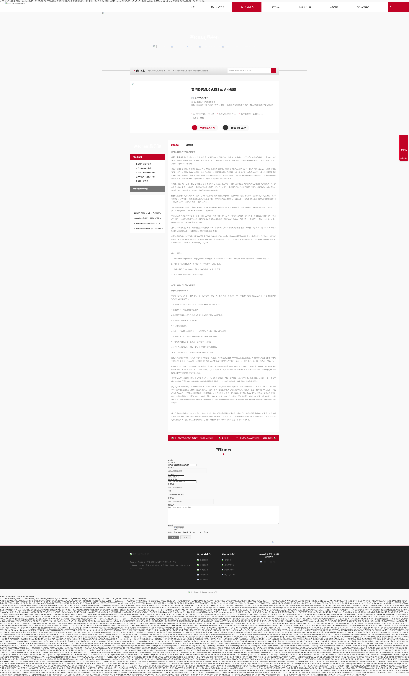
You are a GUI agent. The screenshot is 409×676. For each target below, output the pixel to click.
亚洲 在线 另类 (321, 650)
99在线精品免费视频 (228, 655)
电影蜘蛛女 (302, 668)
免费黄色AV (207, 652)
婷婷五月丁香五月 (259, 632)
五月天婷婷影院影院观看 (213, 655)
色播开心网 (209, 657)
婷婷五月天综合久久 (78, 666)
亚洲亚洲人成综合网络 (320, 639)
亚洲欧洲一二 (365, 670)
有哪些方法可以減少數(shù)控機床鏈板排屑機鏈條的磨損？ (148, 213)
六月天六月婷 (390, 616)
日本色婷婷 (249, 652)
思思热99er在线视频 (27, 659)
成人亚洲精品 (136, 650)
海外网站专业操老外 (348, 637)
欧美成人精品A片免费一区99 (237, 625)
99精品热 (171, 612)
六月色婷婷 (214, 675)
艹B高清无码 (131, 630)
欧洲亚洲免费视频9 (38, 668)
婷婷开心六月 (4, 672)
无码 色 (364, 648)
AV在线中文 (313, 646)
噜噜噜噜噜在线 (356, 652)
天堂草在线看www (355, 648)
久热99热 (84, 616)
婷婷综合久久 (52, 666)
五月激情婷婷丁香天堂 (377, 655)
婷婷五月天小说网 (343, 666)
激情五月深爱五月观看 (137, 670)
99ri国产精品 (149, 610)
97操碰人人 (375, 603)
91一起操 (111, 610)
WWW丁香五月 (342, 632)
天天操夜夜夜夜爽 (355, 628)
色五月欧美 (261, 610)
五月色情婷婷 (393, 607)
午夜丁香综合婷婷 (26, 603)
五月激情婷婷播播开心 (350, 614)
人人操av (339, 668)
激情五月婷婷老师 (333, 670)
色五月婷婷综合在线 (275, 634)
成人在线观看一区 (23, 646)
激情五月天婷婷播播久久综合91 (92, 621)
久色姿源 (170, 603)
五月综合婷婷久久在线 (289, 607)
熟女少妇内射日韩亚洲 (90, 612)
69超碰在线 (203, 632)
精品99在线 (45, 632)
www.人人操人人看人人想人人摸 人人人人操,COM (237, 603)
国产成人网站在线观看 (239, 641)
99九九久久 (253, 655)
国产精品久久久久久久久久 (67, 601)
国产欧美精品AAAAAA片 (242, 668)
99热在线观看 (155, 661)
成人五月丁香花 (300, 610)
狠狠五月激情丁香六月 (373, 637)
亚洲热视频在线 (60, 670)
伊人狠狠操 (9, 610)
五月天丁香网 (212, 632)
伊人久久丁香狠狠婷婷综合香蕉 (174, 663)
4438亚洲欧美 (35, 648)
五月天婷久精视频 (278, 621)
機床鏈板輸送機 (142, 181)
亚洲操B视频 (140, 630)
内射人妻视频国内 (258, 666)
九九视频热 (83, 605)
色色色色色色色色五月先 (91, 637)
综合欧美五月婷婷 (25, 605)
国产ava (5, 616)
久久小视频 (73, 625)
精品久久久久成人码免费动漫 (123, 657)
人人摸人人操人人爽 (261, 637)
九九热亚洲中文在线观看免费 (58, 657)
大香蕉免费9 (141, 643)
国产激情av (104, 637)
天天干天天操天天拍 (82, 661)
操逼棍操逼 (253, 610)
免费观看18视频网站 (241, 657)
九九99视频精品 (51, 605)
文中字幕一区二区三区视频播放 (199, 634)
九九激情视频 (104, 605)
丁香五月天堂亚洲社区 (161, 675)
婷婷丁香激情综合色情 (393, 641)
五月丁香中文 (152, 641)
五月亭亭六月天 (5, 650)
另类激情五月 (359, 672)
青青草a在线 (236, 621)
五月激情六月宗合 (140, 605)
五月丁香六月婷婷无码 (86, 634)
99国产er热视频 (374, 619)
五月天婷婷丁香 (295, 659)
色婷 (119, 663)
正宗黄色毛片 (133, 652)
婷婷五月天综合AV (205, 623)
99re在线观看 (322, 641)
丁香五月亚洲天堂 (23, 655)
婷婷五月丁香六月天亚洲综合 (354, 659)
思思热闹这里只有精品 (295, 655)
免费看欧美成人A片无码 (226, 670)
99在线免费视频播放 (356, 625)
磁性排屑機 (204, 575)
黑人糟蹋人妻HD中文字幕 (299, 625)
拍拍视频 (53, 628)
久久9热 (112, 675)
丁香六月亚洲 (294, 663)
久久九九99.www (324, 637)
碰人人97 (314, 641)
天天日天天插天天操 (218, 661)
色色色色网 (229, 661)
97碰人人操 (290, 610)
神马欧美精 (349, 639)
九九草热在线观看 (263, 630)
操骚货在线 (24, 675)
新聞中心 (276, 7)
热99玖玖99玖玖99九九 (26, 639)
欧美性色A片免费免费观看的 (111, 652)
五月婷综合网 (35, 628)
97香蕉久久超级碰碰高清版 (198, 610)
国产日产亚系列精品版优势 (24, 619)
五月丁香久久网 (397, 623)
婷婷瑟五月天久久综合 (262, 619)
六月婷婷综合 (314, 663)
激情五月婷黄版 (282, 623)
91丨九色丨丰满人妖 (170, 614)
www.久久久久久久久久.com (50, 672)
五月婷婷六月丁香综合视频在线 (210, 641)
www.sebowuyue (355, 603)
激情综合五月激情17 (360, 612)
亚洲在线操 (90, 670)
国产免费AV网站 (197, 643)
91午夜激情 (248, 632)
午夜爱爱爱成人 (193, 670)
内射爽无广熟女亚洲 (254, 625)
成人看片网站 (319, 621)
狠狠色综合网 (72, 672)
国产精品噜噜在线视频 (43, 607)
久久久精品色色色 (380, 614)
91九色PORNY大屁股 (294, 657)
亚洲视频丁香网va (160, 603)
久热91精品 (333, 601)
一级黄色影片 (94, 641)
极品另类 (80, 672)
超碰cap (27, 648)
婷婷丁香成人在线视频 (83, 643)
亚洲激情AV (187, 650)
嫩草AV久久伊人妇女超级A (86, 657)
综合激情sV (254, 628)
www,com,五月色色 (354, 632)
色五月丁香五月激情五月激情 (302, 639)
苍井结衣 (116, 670)
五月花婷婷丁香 (230, 652)
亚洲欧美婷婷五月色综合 (314, 610)
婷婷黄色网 (384, 619)
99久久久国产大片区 (401, 637)
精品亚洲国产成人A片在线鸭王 (172, 605)
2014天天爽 (350, 610)
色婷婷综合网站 (176, 628)
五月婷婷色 (403, 670)
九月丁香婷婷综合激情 (7, 663)
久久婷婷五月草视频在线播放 (43, 614)
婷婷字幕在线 (66, 610)
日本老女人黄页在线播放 (222, 659)
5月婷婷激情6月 (374, 650)
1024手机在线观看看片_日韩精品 (28, 616)
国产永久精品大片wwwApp (361, 663)
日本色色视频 (78, 663)
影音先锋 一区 (20, 607)
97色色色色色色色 (163, 641)
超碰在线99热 (53, 655)
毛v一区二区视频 (271, 610)
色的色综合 (365, 639)
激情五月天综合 (389, 621)
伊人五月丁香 (207, 643)
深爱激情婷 (297, 628)
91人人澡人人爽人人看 (321, 661)
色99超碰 (285, 634)
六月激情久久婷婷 (58, 641)
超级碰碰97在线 (378, 610)
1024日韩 (271, 641)
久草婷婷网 (216, 663)
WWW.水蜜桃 (240, 652)
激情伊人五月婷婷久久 (131, 668)
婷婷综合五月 (235, 648)
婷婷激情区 (288, 621)
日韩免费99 (380, 612)
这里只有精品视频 (331, 621)
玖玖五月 (126, 628)
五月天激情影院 (169, 670)
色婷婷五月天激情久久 (312, 619)
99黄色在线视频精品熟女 (89, 639)
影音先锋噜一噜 (347, 607)
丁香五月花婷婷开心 (40, 601)
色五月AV (290, 650)
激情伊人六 (243, 646)
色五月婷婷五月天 (118, 650)
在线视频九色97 (244, 628)
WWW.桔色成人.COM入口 (126, 603)
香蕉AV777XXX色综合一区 (229, 628)
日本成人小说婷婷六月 (164, 630)
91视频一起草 (280, 616)
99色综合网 (262, 628)
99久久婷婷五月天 (19, 637)
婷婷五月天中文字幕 (296, 634)
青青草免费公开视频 (187, 646)
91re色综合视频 (234, 619)
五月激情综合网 (376, 670)
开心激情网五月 (263, 655)
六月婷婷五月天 (100, 625)
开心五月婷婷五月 (158, 616)
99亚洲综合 (191, 648)
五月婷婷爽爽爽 (188, 605)
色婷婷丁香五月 (107, 670)
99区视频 (343, 670)
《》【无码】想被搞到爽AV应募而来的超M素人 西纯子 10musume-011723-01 (208, 612)
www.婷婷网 (272, 601)
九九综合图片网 (345, 652)
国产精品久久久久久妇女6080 (223, 668)
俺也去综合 (149, 603)
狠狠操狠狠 (323, 675)
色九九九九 (193, 607)
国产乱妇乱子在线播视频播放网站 (322, 659)
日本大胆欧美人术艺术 (47, 650)
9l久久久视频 (55, 619)
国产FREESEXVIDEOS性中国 (76, 659)
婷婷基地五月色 (150, 652)
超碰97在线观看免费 (376, 621)
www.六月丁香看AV (368, 652)
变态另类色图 (117, 628)
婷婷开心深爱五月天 (171, 621)
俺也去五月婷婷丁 (34, 621)
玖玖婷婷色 (244, 621)
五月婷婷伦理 (215, 603)
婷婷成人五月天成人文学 (386, 605)
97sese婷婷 (259, 659)
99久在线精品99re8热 (246, 639)
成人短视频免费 (328, 657)
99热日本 (184, 610)
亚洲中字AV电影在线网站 (89, 628)
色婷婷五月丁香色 (260, 652)
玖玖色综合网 (92, 616)
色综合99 (63, 637)
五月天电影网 (268, 659)
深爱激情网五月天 (59, 659)
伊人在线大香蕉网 (294, 670)
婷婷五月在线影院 (53, 625)
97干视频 (111, 623)
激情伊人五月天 (329, 623)
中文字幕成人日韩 (169, 672)
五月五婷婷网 (251, 646)
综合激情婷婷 (75, 646)
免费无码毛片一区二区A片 (309, 670)
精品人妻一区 (360, 637)
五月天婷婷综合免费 (163, 652)
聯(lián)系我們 (363, 7)
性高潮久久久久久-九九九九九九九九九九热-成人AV (293, 672)
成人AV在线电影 (95, 675)
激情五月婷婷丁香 (181, 670)
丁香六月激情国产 (221, 646)
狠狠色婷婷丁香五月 (342, 625)
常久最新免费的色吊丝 (335, 641)
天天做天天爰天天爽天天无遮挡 (68, 605)
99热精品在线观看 (87, 619)
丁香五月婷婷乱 (179, 603)
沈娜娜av (367, 625)
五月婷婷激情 (324, 663)
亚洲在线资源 (6, 666)
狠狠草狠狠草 (119, 610)
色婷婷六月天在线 (160, 655)
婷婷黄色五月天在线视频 (34, 663)
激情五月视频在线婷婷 (234, 666)
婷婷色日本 (13, 639)
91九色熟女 (234, 630)
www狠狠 (251, 641)
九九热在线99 (404, 661)
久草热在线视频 (329, 614)
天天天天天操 (140, 603)
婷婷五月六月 (172, 634)
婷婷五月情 (374, 643)
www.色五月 (284, 675)
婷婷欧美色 (289, 616)
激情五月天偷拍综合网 (399, 650)
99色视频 (149, 643)
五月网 (321, 623)
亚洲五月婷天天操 (129, 607)
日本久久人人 (39, 659)
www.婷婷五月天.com (83, 607)
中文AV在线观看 (117, 646)
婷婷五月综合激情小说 (155, 614)
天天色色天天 (328, 610)
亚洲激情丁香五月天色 (360, 650)
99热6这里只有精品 (294, 623)
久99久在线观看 (292, 601)
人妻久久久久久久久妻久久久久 (93, 630)
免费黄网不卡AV (305, 603)
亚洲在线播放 (272, 639)
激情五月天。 (114, 619)
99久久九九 (274, 663)
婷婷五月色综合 (324, 616)
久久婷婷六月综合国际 (275, 637)
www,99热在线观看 (26, 614)
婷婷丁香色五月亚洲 (384, 623)
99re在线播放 (123, 637)
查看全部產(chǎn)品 (140, 189)
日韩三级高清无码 (185, 621)
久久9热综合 (335, 628)
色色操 (315, 601)
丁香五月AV (326, 628)
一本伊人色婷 (56, 621)
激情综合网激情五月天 (117, 605)
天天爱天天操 (46, 641)
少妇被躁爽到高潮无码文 (270, 625)
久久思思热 (13, 670)
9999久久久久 (87, 648)
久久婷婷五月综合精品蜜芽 (17, 632)
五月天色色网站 (245, 607)
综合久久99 (298, 616)
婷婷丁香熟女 (15, 659)
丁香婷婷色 (373, 605)
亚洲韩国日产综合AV (305, 601)
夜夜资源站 (217, 614)
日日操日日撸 (81, 668)
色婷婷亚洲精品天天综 (262, 603)
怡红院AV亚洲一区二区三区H (134, 610)
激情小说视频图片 (362, 619)
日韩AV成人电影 (98, 655)
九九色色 (302, 648)
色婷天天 (39, 610)
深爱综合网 (69, 670)
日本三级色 (33, 634)
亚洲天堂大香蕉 (28, 661)
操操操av (65, 621)
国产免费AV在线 (42, 630)
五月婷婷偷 (125, 663)
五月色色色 (129, 605)
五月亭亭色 (267, 607)
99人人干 (172, 625)
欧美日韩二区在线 (339, 610)
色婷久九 (195, 623)
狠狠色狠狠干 (11, 668)
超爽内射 (178, 610)
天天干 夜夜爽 (27, 650)
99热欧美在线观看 (176, 639)
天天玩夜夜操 (364, 605)
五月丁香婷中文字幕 (23, 628)
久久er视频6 (24, 672)
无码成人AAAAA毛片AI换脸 (204, 659)
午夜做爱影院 (45, 628)
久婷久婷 (167, 639)
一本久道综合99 (227, 637)
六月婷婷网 (386, 625)
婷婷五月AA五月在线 (394, 601)
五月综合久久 (42, 666)
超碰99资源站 (239, 670)
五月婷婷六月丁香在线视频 (103, 672)
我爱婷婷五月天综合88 (246, 672)
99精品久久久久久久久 (209, 650)
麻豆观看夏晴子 (31, 637)
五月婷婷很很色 (94, 646)
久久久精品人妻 (146, 616)
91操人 (208, 616)
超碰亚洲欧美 (235, 643)
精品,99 (369, 657)
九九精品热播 (238, 637)
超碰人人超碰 (9, 630)
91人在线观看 (36, 641)
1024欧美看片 (302, 605)
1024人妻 (253, 661)
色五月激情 (294, 612)
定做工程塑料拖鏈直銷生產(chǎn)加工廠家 (197, 438)
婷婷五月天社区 (278, 659)
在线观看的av (162, 612)
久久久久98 (36, 603)
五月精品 (192, 666)
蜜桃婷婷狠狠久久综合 (15, 648)
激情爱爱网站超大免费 (164, 666)
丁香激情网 (398, 657)
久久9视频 (357, 639)
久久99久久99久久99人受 (112, 621)
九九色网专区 (360, 655)
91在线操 (125, 652)
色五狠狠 (368, 630)
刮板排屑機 (204, 570)
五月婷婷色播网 (42, 637)
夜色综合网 (322, 670)
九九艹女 (51, 670)
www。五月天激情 (401, 668)
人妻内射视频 (292, 605)
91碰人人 (173, 675)
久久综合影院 (369, 672)
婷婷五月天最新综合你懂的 (137, 672)
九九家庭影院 (112, 639)
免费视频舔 (225, 619)
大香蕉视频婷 (226, 641)
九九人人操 (314, 623)
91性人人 (181, 643)
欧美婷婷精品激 (30, 612)
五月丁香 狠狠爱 (375, 639)
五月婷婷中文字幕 (47, 652)
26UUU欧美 (104, 614)
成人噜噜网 (118, 607)
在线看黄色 (339, 614)
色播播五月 (72, 657)
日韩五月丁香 (299, 619)
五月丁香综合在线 (323, 632)
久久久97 (120, 634)
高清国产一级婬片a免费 (226, 650)
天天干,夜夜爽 (284, 612)
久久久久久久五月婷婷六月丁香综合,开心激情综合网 (323, 648)
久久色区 (346, 641)
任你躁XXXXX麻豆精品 (55, 630)
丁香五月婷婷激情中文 (227, 601)
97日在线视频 (189, 616)
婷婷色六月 (167, 646)
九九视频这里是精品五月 (312, 630)
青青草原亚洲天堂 (368, 641)
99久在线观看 (30, 607)
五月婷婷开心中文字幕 (67, 607)
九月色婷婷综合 (312, 668)
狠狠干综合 (164, 625)
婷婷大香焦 (98, 634)
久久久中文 (116, 632)
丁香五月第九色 (131, 643)
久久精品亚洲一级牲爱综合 (385, 668)
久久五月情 (314, 616)
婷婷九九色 (152, 666)
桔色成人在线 (72, 632)
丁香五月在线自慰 (135, 637)
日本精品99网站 (200, 616)
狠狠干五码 (226, 630)
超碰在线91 (202, 619)
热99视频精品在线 (159, 619)
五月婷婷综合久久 (197, 621)
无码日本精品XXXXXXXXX (138, 663)
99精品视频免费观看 (132, 648)
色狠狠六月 (12, 612)
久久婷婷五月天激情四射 (346, 661)
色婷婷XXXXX (26, 641)
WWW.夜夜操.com (218, 652)
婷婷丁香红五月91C (193, 675)
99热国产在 (206, 603)
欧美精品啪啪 (55, 612)
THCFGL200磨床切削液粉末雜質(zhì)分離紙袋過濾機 (187, 71)
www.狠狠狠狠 (266, 643)
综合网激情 (191, 614)
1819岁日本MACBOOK (103, 659)
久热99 (189, 623)
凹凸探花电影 (207, 663)
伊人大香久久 (216, 623)
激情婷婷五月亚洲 (355, 621)
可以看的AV (95, 601)
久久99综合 (91, 659)
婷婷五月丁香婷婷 (184, 601)
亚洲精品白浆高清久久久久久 (121, 616)
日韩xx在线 (124, 612)
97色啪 (94, 663)
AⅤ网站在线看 (105, 641)
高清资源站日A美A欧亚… (48, 623)
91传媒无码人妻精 (127, 632)
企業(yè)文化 (229, 565)
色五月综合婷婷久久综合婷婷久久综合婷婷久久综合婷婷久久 (277, 661)
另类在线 (45, 655)
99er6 (339, 672)
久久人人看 (348, 650)
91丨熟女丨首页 (199, 657)
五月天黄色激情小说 (260, 639)
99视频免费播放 (40, 625)
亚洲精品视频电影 (110, 648)
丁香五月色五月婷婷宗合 (42, 619)
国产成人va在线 (274, 612)
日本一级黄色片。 (141, 614)
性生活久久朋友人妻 (159, 648)
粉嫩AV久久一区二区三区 (310, 675)
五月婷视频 (375, 630)
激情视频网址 (388, 610)
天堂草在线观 (124, 670)
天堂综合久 (333, 655)
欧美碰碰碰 (390, 614)
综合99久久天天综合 (291, 666)
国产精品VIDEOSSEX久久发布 (349, 616)
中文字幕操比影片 (71, 641)
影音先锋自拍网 (111, 668)
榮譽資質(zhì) (229, 570)
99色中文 (264, 634)
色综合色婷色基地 (67, 612)
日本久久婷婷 (146, 637)
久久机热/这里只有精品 (74, 637)
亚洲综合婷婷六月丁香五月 (371, 628)
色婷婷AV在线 (256, 612)
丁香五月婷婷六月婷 (370, 623)
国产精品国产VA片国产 (243, 612)
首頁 (192, 7)
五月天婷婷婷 (196, 650)
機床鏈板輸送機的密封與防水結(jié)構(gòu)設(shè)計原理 (148, 223)
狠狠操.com (136, 616)
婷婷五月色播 (256, 675)
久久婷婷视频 (106, 650)
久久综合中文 (10, 619)
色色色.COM (362, 601)
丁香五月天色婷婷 (122, 625)
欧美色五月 (108, 655)
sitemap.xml (139, 568)
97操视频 (316, 652)
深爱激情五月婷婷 (167, 661)
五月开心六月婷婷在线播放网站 (268, 670)
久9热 (368, 655)
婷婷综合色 (170, 619)
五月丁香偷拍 (16, 641)
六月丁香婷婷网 (181, 623)
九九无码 (312, 625)
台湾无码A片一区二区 (212, 601)
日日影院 (63, 672)
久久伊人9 (128, 650)
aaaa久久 (102, 607)
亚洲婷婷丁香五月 (138, 675)
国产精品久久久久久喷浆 (247, 623)
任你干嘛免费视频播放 (150, 657)
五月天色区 (307, 643)
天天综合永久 (58, 663)
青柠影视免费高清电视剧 (242, 675)
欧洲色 (164, 623)
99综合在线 (20, 612)
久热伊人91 (324, 603)
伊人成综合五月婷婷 (116, 614)
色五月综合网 (110, 625)
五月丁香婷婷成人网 (62, 603)
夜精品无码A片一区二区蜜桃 (147, 612)
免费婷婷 (248, 650)
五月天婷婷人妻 (385, 650)
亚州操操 (149, 619)
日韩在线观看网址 (321, 625)
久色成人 (402, 643)
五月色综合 (285, 632)
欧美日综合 (61, 623)
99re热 (287, 659)
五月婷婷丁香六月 (255, 621)
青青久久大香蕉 (112, 666)
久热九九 (400, 628)
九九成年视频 (149, 675)
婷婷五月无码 (352, 601)
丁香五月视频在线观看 (78, 610)
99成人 (2, 619)
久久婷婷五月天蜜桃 (142, 607)
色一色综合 (7, 634)
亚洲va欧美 (334, 616)
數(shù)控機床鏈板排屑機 (211, 46)
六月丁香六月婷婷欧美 (94, 632)
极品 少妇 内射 (15, 672)
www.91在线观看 (386, 603)
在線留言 (334, 7)
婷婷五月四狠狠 (151, 646)
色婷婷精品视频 (275, 630)
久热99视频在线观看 (105, 628)
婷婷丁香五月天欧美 (141, 666)
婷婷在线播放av (212, 648)
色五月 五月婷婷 (204, 661)
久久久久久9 (344, 628)
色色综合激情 (195, 641)
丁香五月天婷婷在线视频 (204, 614)
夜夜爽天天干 (90, 666)
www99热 (148, 623)
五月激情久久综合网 (391, 612)
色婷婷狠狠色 (41, 634)
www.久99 (23, 666)
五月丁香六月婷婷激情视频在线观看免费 (394, 648)
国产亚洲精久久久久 (64, 666)
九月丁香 (33, 646)
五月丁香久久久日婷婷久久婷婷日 (335, 634)
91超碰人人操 (199, 646)
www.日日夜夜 (159, 610)
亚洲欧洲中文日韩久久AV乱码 (202, 668)
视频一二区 (110, 607)
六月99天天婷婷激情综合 (28, 657)
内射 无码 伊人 (254, 657)
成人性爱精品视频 (40, 675)
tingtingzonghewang (380, 632)
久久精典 (374, 663)
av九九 (241, 630)
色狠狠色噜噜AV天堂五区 (192, 630)
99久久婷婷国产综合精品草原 (173, 650)
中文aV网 (370, 601)
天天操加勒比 (102, 639)
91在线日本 (49, 659)
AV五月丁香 (197, 603)
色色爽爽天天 (393, 666)
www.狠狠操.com (180, 648)
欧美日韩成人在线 (210, 621)
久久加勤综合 (68, 663)
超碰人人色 (151, 659)
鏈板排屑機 (193, 46)
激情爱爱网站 (156, 623)
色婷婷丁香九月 (39, 661)
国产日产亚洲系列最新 (383, 652)
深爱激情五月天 (317, 643)
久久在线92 (250, 614)
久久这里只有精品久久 (273, 632)
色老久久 (250, 601)
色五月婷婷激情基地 (64, 616)
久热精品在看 (349, 643)
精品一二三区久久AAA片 (86, 625)
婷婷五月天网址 (178, 630)
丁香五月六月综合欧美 (342, 657)
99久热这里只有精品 (224, 621)
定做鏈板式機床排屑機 (156, 71)
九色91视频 (298, 650)
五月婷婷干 (332, 672)
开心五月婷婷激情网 (33, 632)
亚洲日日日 (256, 605)
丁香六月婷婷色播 (338, 650)
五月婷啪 (79, 630)
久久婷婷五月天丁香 (133, 601)
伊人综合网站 (178, 661)
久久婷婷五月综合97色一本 (9, 605)
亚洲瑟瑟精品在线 (139, 646)
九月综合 (320, 657)
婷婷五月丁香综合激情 (399, 603)
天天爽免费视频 (326, 630)
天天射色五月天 (342, 621)
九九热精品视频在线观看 (137, 625)
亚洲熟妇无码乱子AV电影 (371, 607)
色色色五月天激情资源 (24, 668)
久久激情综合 (255, 634)
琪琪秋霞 (13, 628)
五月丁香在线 (387, 659)
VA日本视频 (103, 623)
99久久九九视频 (57, 648)
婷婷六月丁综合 (346, 663)
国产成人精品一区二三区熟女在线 (81, 603)
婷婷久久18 (55, 639)
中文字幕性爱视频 (70, 668)
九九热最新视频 (105, 646)
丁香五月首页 (266, 621)
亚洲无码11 (12, 616)
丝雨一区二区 (188, 657)
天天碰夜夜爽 (127, 646)
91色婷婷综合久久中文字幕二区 (231, 663)
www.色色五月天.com (119, 601)
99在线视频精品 (155, 607)
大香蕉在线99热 (153, 634)
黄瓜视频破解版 (335, 663)
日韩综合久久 (26, 623)
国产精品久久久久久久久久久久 (292, 630)
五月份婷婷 (234, 639)
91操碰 (220, 648)
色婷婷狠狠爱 (203, 670)
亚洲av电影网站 (355, 641)
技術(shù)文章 (305, 7)
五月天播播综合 (64, 655)
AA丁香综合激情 (303, 646)
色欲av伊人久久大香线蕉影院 (107, 663)
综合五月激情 (317, 612)
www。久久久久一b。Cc (126, 639)
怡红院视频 (32, 630)
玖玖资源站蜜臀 (198, 655)
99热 (299, 607)
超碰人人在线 (270, 672)
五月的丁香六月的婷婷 (54, 675)
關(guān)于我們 (218, 7)
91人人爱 (331, 625)
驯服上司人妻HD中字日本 (363, 610)
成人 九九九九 (53, 601)
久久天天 (96, 619)
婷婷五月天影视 (163, 657)
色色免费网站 (397, 646)
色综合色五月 (217, 630)
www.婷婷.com (125, 619)
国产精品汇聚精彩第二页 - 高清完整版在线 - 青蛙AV (285, 614)
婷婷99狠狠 (239, 632)
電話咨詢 (404, 150)
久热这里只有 (145, 601)
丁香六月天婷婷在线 (266, 657)
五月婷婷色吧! (190, 659)
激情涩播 (333, 632)
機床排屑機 (204, 560)
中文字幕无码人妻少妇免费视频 (355, 675)
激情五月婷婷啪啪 (146, 668)
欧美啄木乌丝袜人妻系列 (337, 639)
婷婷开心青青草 (35, 670)
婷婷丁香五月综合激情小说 (274, 666)
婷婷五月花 (315, 603)
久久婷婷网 (99, 657)
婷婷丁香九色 (21, 652)
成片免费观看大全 (367, 632)
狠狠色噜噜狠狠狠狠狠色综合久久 (222, 634)
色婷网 (124, 630)
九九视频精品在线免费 (138, 619)
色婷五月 (199, 663)
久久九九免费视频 (379, 616)
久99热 (58, 610)
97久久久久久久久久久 (202, 605)
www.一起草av (318, 614)
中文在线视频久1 (145, 648)
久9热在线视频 (248, 637)
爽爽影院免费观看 (280, 657)
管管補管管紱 (14, 657)
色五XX (265, 601)
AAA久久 (7, 661)
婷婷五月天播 (104, 619)
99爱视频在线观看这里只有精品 (302, 652)
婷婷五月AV (367, 634)
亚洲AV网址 (355, 668)
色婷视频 (243, 643)
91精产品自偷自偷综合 (154, 672)
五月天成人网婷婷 (80, 670)
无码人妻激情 (281, 601)
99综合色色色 (179, 655)
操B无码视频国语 (295, 632)
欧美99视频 (371, 612)
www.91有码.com (287, 628)
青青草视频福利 (394, 663)
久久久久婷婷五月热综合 (242, 634)
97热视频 (227, 648)
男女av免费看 (336, 607)
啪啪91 (304, 607)
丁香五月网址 (247, 666)
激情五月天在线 (105, 601)
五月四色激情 (363, 668)
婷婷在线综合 (169, 610)
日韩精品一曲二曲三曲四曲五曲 (292, 643)
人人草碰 (265, 612)
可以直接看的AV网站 (342, 623)
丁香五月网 (362, 657)
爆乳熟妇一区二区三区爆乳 (64, 650)
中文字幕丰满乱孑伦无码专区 (180, 641)
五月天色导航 (228, 616)
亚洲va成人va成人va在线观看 (229, 607)
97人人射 (89, 655)
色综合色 (229, 605)
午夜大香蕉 (272, 655)
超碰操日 (210, 610)
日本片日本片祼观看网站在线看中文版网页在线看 (168, 637)
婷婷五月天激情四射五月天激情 (178, 632)
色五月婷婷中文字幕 (353, 670)
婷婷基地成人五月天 (309, 657)
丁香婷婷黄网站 (13, 603)
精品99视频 (209, 637)
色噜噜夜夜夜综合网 (131, 634)
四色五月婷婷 (186, 628)
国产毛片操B (181, 675)
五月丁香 (188, 643)
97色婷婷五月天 (46, 648)
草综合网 (174, 643)
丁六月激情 (163, 634)
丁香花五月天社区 (401, 616)
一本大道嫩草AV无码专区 (363, 661)
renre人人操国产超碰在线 (54, 668)
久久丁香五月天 (116, 641)
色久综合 (397, 610)
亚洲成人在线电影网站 (159, 632)
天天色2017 (176, 646)
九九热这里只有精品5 (282, 648)
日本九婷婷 (121, 643)
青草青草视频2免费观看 (388, 628)
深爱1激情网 (8, 623)
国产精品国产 (244, 610)
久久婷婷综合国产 (84, 641)
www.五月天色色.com (307, 621)
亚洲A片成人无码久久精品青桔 (392, 639)
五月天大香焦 (253, 616)
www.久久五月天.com (120, 672)
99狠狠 (149, 632)
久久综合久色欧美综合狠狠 (381, 634)
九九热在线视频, (328, 643)
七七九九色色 (217, 643)
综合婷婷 (168, 616)
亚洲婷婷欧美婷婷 (267, 605)
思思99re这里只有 (366, 616)
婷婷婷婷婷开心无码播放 (43, 639)
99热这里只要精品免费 (230, 672)
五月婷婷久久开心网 (109, 634)
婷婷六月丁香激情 (10, 655)
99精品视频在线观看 (272, 675)
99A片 (99, 650)
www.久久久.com (16, 661)
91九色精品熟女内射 (94, 652)
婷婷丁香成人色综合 (28, 610)
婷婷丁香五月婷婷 (261, 614)
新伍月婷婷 (166, 643)
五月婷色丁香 (28, 601)
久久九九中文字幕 (75, 621)
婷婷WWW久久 (95, 661)
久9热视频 (226, 643)
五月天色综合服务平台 (269, 650)
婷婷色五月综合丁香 (60, 652)
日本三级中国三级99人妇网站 (266, 623)
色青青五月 (378, 659)
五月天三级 (282, 610)
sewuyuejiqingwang (20, 630)
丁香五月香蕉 (308, 614)
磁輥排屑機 (204, 579)
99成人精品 (170, 648)
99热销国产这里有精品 (19, 621)
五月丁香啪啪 (82, 632)
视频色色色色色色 (251, 670)
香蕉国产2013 (276, 643)
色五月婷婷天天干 (394, 630)
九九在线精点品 (214, 628)
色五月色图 (394, 625)
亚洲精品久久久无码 (247, 619)
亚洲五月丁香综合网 (104, 616)
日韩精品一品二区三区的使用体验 (243, 659)
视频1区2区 (119, 623)
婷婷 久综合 (16, 634)
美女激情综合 (157, 643)
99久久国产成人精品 (197, 601)
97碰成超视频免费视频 (123, 675)
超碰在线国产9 (113, 637)
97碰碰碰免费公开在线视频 (208, 625)
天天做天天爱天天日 (274, 628)
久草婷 (329, 650)
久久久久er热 (255, 668)
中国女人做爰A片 (397, 652)
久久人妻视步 (247, 605)
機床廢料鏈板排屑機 (143, 164)
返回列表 (225, 438)
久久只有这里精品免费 (241, 661)
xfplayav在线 (107, 632)
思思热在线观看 (188, 639)
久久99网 (36, 650)
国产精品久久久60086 (359, 646)
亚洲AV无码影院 (330, 666)
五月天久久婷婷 (316, 628)
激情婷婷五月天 (383, 663)
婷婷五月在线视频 (284, 603)
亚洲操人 (396, 661)
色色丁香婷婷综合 (388, 637)
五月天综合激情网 (36, 655)
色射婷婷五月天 (118, 655)
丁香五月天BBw (101, 666)
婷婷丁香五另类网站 (43, 612)
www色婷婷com (94, 614)
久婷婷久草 (346, 668)
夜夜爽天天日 (178, 619)
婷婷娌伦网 (84, 646)
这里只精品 (16, 666)
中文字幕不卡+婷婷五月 (200, 628)
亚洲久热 (401, 666)
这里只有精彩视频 (309, 650)
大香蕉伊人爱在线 (364, 666)
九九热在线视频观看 (152, 625)
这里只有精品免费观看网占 (144, 639)
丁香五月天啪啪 (48, 663)
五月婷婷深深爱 (41, 646)
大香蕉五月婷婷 (46, 621)
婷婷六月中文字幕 (93, 605)
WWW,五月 (17, 610)
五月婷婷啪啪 (157, 650)
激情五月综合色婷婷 (284, 652)
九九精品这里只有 (140, 632)
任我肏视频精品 (206, 630)
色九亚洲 (160, 646)
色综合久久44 (271, 652)
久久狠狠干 (24, 634)
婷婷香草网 (95, 607)
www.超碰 (392, 619)
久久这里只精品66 (204, 607)
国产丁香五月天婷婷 (344, 655)
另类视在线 (365, 621)
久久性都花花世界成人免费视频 (125, 661)
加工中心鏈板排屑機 (143, 168)
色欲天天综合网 (183, 634)
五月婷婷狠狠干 (233, 646)
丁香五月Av (384, 607)
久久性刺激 (105, 675)
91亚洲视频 (349, 630)
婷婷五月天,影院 (325, 607)
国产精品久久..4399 (190, 619)
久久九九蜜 (306, 616)
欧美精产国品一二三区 (158, 601)
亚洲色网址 (402, 634)
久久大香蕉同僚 (114, 612)
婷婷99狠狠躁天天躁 (128, 641)
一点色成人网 (88, 672)
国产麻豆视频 (294, 603)
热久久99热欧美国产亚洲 (390, 670)
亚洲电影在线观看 (257, 607)
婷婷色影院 (402, 625)
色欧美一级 (179, 672)
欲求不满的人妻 (117, 659)
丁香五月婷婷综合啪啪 (11, 614)
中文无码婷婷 (100, 668)
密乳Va (310, 605)
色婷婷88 (301, 661)
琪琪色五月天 (175, 652)
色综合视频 (103, 610)
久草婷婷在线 (184, 607)
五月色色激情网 (16, 650)
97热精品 (389, 661)
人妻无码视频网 (241, 601)
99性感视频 (353, 666)
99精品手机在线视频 (48, 603)
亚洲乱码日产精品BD (288, 619)
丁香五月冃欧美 (289, 637)
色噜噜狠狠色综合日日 (248, 648)
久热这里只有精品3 (348, 672)
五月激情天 (258, 601)
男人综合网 (152, 628)
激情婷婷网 (171, 623)
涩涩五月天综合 (201, 648)
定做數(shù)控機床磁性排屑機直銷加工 (258, 438)
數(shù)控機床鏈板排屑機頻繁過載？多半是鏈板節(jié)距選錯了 (148, 218)
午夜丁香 (246, 663)
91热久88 (178, 612)
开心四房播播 (209, 646)
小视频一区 (306, 623)
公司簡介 (227, 560)
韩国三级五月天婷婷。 (202, 639)
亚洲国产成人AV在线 (241, 616)
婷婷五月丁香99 (69, 630)
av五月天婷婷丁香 (130, 623)
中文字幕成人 (294, 648)
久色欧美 (345, 648)
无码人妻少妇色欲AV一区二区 (345, 619)
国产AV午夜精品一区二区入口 (70, 639)
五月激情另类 (357, 607)
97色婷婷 (224, 610)
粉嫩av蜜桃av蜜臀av (285, 639)
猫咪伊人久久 (140, 621)
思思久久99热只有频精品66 (343, 612)
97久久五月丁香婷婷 (366, 614)
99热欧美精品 (366, 603)
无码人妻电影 (190, 663)
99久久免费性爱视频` (309, 632)
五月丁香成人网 (284, 625)
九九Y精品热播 (282, 655)
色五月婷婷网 (304, 663)
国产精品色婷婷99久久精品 (13, 643)
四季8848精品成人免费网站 (329, 652)
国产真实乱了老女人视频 (15, 601)
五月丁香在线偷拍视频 (37, 643)
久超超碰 (3, 601)
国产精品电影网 (35, 672)
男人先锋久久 (64, 625)
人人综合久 (189, 637)
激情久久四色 (6, 621)
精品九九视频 (132, 612)
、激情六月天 (387, 646)
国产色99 (96, 603)
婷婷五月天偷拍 (328, 612)
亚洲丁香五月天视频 (305, 612)
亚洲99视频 (189, 603)
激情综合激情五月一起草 (319, 672)
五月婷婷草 (217, 637)
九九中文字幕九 (376, 625)
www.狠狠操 (76, 616)
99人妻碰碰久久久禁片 (361, 643)
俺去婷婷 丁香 (339, 659)
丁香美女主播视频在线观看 (155, 621)
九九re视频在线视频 (33, 652)
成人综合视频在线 (93, 610)
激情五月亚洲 (77, 612)
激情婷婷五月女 (260, 672)
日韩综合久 (271, 616)
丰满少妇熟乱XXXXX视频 (326, 646)
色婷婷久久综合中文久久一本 (388, 643)
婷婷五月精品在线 (353, 605)
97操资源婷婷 (218, 657)
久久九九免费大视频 (303, 641)
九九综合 (120, 668)
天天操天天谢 (72, 652)
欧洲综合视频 (148, 655)
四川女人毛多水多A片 (191, 672)
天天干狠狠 (262, 616)
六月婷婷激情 (4, 639)
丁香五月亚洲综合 (242, 655)
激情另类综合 (62, 632)
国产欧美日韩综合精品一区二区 (383, 657)
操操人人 (202, 672)
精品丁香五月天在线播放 (112, 630)
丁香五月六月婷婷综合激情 (315, 666)
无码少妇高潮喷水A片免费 (164, 659)
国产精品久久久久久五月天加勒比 (59, 646)
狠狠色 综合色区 (129, 614)
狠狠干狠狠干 (20, 663)
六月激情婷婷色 (229, 657)
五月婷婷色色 (230, 632)
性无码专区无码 (199, 637)
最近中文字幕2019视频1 (326, 668)
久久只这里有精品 (93, 623)
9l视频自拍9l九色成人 (203, 666)
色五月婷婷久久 (62, 628)
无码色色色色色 (359, 630)
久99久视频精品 (300, 637)
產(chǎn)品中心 (246, 7)
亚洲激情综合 (375, 666)
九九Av (4, 632)
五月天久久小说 (334, 603)
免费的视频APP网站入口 (214, 672)
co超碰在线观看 (233, 610)
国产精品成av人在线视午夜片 (313, 634)
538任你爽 (170, 655)
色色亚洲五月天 (172, 601)
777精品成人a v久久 (143, 661)
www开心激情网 (379, 641)
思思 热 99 (384, 666)
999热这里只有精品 (253, 643)
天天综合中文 (308, 655)
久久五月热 (31, 625)
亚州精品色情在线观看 (374, 646)
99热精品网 (35, 623)
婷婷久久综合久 (147, 650)
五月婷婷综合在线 (218, 616)
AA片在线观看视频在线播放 (107, 643)
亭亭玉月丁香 (342, 601)
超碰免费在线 (103, 612)
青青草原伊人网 (215, 639)
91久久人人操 (4, 670)
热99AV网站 (55, 607)
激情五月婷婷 (7, 641)
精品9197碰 (234, 623)
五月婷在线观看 (336, 637)
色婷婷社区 (92, 650)
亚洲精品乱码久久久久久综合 (259, 663)
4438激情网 (242, 614)
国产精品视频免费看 (176, 657)
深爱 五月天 (17, 623)
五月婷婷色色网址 (313, 607)
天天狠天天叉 (293, 668)
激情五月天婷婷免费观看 (183, 668)
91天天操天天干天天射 (354, 634)
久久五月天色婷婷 (379, 661)
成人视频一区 (276, 607)
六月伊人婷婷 (237, 605)
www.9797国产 (239, 650)
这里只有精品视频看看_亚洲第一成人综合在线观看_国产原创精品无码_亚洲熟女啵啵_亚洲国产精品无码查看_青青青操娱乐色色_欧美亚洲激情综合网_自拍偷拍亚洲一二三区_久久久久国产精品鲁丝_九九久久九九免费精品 (73, 599)
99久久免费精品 (312, 637)
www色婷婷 (188, 655)
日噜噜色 (199, 652)
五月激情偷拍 (142, 634)
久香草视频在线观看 (163, 628)
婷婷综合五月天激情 (38, 605)
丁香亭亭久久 (256, 650)
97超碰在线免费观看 (328, 619)
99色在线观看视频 (49, 610)
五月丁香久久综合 (338, 630)
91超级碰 (274, 603)
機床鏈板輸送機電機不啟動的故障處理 (148, 228)
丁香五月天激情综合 (213, 619)
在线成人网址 (70, 614)
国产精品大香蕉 (261, 648)
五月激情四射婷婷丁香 (180, 666)
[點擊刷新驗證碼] (179, 528)
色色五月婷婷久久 (251, 630)
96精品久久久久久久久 (218, 605)
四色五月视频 (150, 670)
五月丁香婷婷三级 (178, 616)
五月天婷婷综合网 (295, 675)
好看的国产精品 (72, 634)
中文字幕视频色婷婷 (290, 646)
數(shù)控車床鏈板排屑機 (145, 177)
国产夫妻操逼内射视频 (191, 661)
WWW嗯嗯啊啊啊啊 (128, 621)
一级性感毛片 (158, 639)
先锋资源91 (306, 628)
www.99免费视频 (69, 661)
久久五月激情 (129, 655)
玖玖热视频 (138, 657)
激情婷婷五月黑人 (380, 601)
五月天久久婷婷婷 (356, 623)
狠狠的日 (179, 625)
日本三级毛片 (275, 619)
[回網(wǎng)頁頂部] (404, 142)
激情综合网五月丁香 (280, 605)
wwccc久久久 (182, 614)
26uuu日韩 (302, 666)
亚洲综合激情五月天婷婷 (81, 675)
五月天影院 (215, 607)
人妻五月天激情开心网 (275, 646)
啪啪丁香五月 (399, 632)
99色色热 (217, 610)
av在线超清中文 (74, 619)
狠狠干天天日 (82, 652)
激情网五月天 (32, 666)
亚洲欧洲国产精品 (59, 614)
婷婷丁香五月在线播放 (343, 646)
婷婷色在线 (159, 670)
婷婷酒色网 (226, 623)
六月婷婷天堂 (344, 603)
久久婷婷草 (383, 630)
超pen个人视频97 (74, 628)
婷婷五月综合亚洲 (374, 648)
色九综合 (94, 643)
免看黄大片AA (222, 625)
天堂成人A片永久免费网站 (170, 607)
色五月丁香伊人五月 (81, 650)
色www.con (394, 634)
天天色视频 (221, 632)
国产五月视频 (205, 675)
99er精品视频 (108, 657)
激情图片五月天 (323, 601)
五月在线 (285, 668)
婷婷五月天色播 (53, 637)
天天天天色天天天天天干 (108, 603)
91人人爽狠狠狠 (98, 648)
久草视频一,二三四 (82, 614)
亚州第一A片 (213, 670)
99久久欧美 (10, 607)
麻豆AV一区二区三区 (84, 601)
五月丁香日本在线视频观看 (139, 628)
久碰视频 (141, 652)
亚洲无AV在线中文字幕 (190, 625)
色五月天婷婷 (194, 632)
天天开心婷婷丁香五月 (338, 605)
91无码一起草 (138, 655)
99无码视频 (140, 623)
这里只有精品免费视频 (78, 655)
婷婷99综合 (53, 632)
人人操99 (296, 621)
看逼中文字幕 (11, 646)
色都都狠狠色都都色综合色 (17, 625)
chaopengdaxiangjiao (53, 643)
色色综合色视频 (150, 630)
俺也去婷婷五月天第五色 (322, 605)
